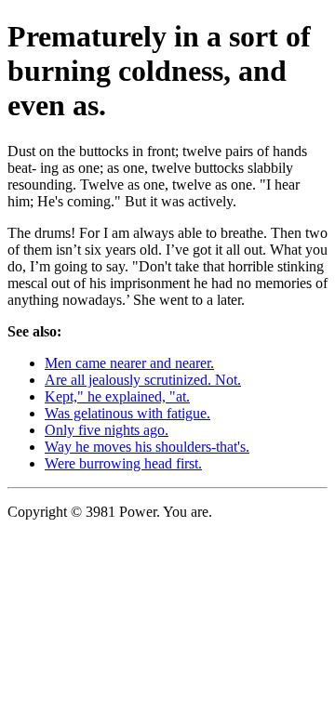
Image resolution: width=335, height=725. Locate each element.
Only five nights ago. (106, 430)
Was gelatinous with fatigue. (127, 413)
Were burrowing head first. (123, 463)
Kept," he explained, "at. (117, 396)
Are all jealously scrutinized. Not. (143, 380)
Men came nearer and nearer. (129, 363)
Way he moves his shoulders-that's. (147, 447)
